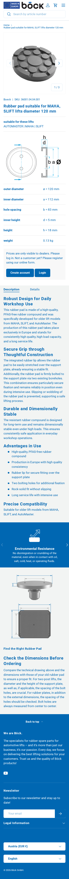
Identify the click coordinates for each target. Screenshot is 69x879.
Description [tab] (11, 289)
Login (42, 272)
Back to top (33, 721)
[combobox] (34, 14)
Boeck (7, 99)
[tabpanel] (34, 406)
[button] (55, 5)
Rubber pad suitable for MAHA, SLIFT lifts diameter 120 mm (33, 28)
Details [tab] (35, 289)
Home (7, 25)
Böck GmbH (17, 870)
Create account (20, 272)
